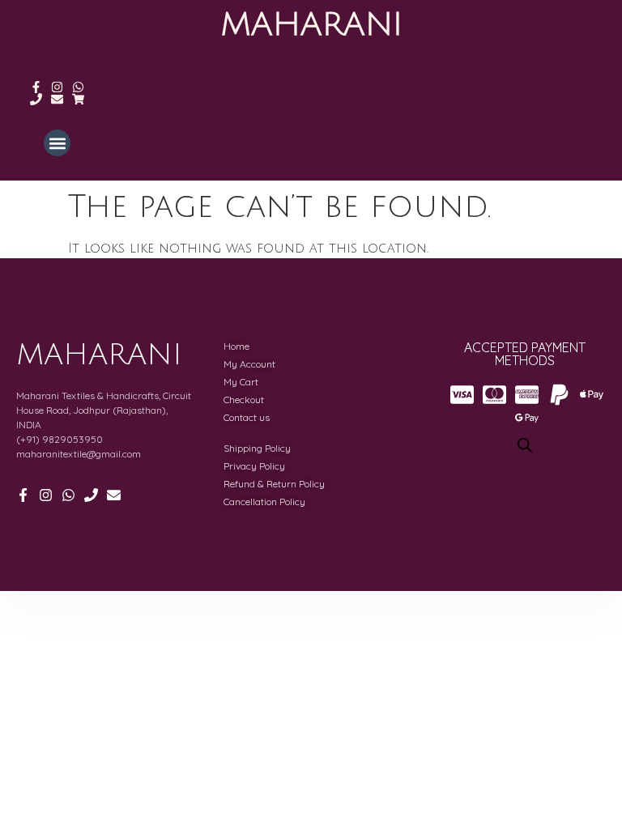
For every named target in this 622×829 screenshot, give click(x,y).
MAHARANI (311, 24)
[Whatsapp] (78, 87)
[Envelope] (57, 99)
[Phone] (36, 99)
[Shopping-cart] (78, 99)
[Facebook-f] (36, 87)
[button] (57, 143)
